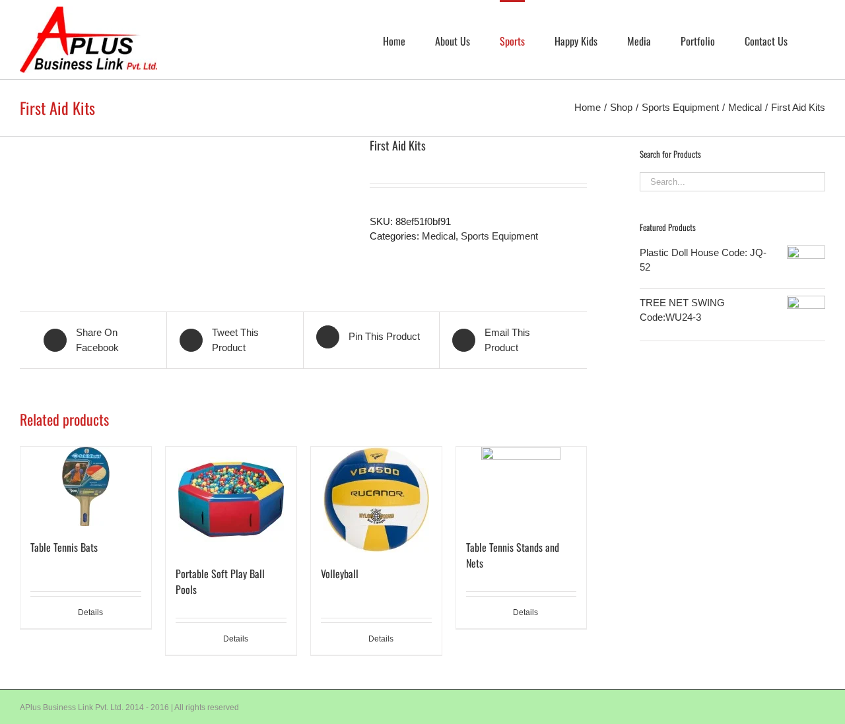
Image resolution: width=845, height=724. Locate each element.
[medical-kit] (185, 204)
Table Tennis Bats (64, 547)
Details (90, 612)
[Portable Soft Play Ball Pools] (231, 499)
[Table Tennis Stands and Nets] (521, 486)
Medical (439, 236)
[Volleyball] (376, 499)
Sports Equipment (499, 236)
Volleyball (339, 573)
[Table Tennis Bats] (85, 486)
